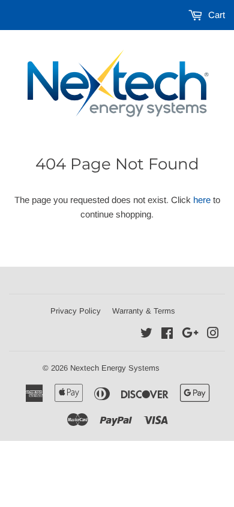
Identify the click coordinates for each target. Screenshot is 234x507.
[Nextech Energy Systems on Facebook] (167, 334)
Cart (215, 15)
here (202, 200)
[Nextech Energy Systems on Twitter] (146, 334)
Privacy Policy (75, 310)
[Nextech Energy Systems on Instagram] (213, 334)
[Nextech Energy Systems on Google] (190, 334)
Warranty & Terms (143, 310)
